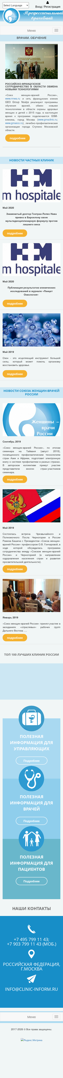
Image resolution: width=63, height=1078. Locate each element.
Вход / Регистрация (47, 7)
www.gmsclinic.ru (47, 119)
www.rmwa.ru (12, 98)
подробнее (17, 138)
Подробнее (31, 761)
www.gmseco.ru (14, 123)
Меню (31, 30)
